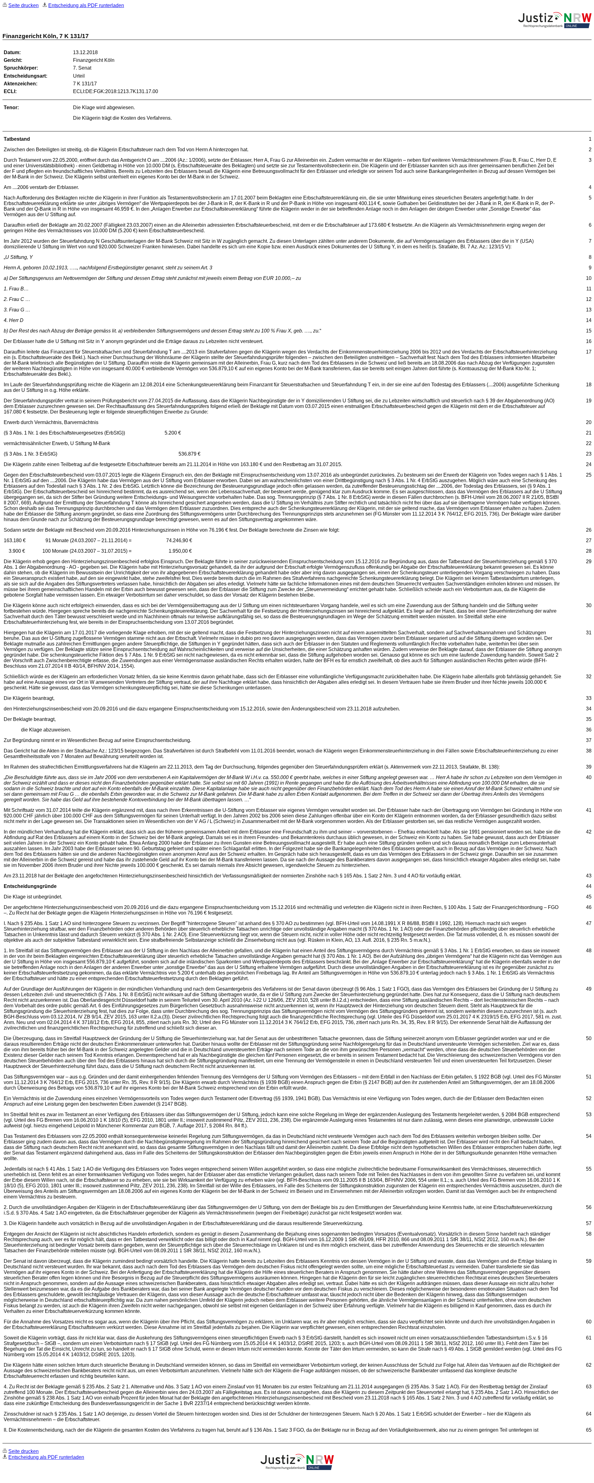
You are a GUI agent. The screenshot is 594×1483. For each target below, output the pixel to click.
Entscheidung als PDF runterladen (86, 5)
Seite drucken (23, 5)
